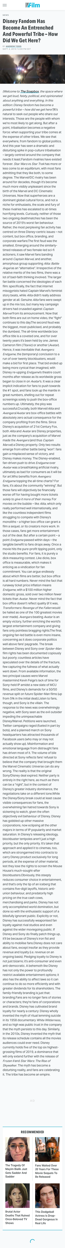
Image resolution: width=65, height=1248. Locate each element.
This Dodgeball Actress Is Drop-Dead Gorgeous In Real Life (46, 1217)
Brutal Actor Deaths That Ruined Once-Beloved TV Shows (17, 1217)
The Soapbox (29, 91)
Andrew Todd (14, 46)
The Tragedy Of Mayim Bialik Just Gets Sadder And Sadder (16, 1171)
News (6, 15)
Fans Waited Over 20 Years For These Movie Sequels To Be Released (47, 1171)
